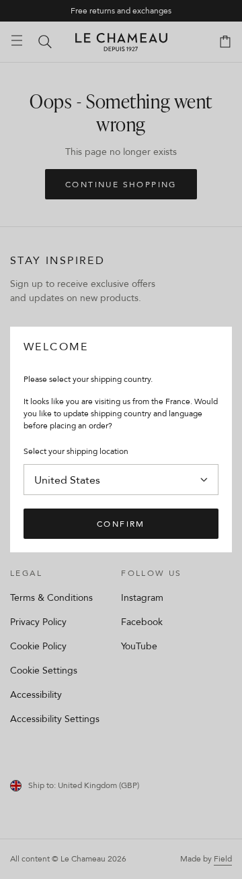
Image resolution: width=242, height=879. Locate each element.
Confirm (121, 523)
